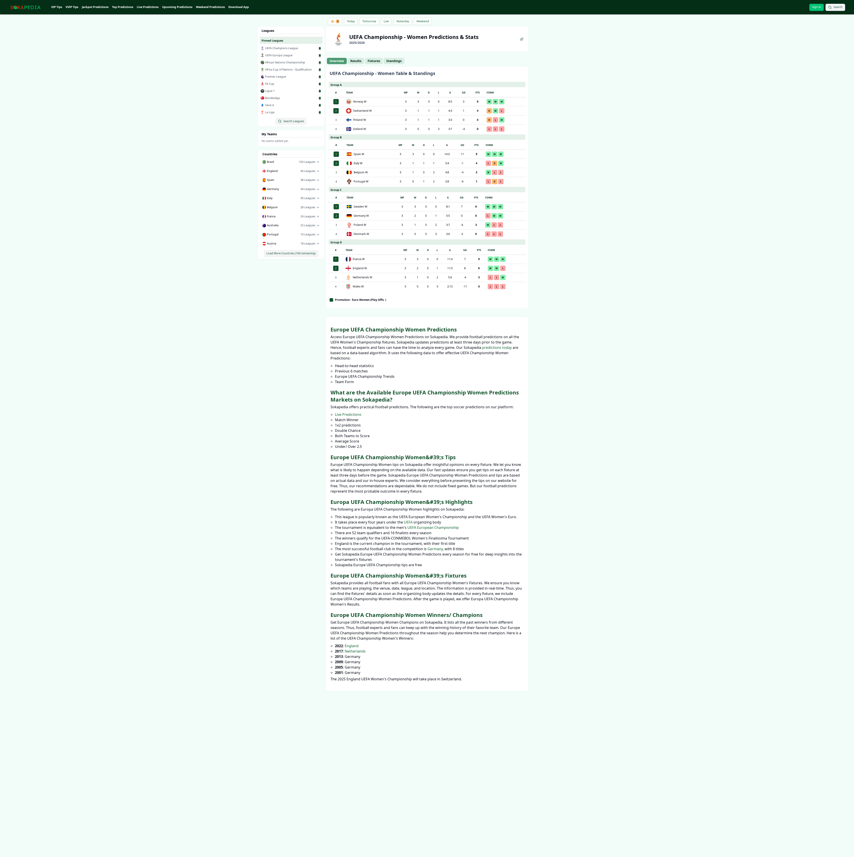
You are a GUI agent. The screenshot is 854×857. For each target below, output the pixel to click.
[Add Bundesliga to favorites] (319, 98)
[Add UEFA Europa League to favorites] (319, 56)
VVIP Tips (72, 7)
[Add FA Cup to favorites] (319, 84)
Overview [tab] (337, 61)
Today (351, 21)
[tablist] (365, 61)
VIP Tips (56, 7)
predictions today (497, 347)
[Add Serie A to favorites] (319, 105)
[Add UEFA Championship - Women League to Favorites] (521, 39)
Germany (435, 548)
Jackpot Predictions (95, 7)
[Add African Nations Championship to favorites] (319, 63)
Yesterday (402, 21)
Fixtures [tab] (374, 61)
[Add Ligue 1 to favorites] (319, 91)
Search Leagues (293, 121)
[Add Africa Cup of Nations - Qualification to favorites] (319, 70)
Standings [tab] (394, 61)
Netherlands (355, 651)
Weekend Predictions (210, 7)
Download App (238, 7)
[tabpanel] (427, 187)
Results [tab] (355, 61)
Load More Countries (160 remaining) (291, 253)
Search (838, 7)
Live (386, 21)
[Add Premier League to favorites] (319, 77)
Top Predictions (122, 7)
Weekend (423, 21)
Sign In (816, 7)
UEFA (408, 522)
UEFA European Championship (433, 527)
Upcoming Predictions (177, 7)
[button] (291, 162)
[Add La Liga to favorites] (319, 112)
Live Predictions (148, 7)
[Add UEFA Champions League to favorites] (319, 48)
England (352, 645)
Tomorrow (369, 21)
